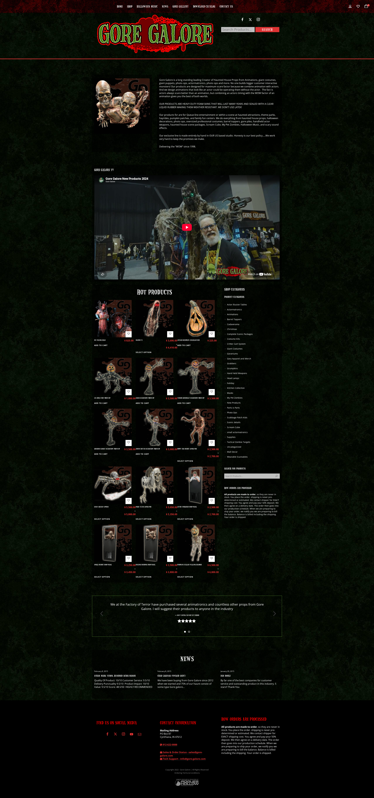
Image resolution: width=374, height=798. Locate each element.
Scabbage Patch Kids (237, 417)
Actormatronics (234, 309)
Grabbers (231, 363)
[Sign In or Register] (350, 6)
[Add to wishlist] (128, 334)
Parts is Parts (233, 407)
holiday (230, 383)
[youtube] (131, 736)
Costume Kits (233, 338)
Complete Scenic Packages (240, 334)
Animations (232, 314)
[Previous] (100, 614)
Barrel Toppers (234, 319)
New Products (234, 402)
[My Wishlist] (358, 6)
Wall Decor (232, 451)
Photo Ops (232, 412)
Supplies (231, 437)
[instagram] (258, 20)
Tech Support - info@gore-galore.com (184, 758)
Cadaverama (233, 324)
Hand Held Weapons (237, 373)
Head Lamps (233, 378)
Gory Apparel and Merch (239, 358)
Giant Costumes (235, 348)
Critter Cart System (236, 343)
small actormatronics (237, 432)
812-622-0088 (169, 744)
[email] (139, 735)
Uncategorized (234, 446)
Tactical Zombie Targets (238, 442)
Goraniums (232, 353)
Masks (230, 393)
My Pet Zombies (235, 397)
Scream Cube (233, 427)
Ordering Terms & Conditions (187, 773)
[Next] (273, 614)
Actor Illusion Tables (237, 304)
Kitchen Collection (236, 388)
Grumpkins (232, 368)
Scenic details (233, 422)
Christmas (232, 329)
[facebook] (242, 20)
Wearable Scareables (237, 456)
